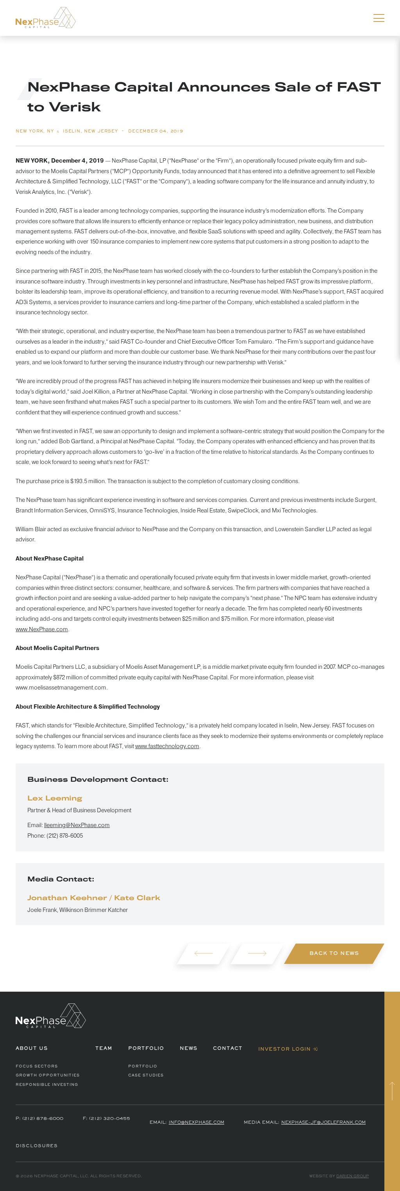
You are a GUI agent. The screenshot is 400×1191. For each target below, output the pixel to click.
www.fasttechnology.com (167, 746)
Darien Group (352, 1176)
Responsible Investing (47, 1085)
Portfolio (142, 1066)
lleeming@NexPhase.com (77, 825)
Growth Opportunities (48, 1075)
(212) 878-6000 (42, 1119)
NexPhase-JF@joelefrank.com (323, 1123)
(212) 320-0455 (109, 1119)
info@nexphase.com (196, 1123)
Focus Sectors (37, 1066)
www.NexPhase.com (42, 629)
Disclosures (37, 1146)
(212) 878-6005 (64, 836)
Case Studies (146, 1075)
